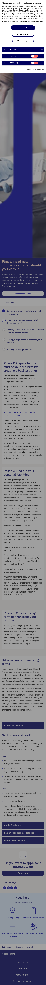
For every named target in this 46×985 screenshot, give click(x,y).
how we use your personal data (32, 22)
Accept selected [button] (23, 34)
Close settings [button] (22, 41)
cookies (16, 22)
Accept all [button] (23, 28)
